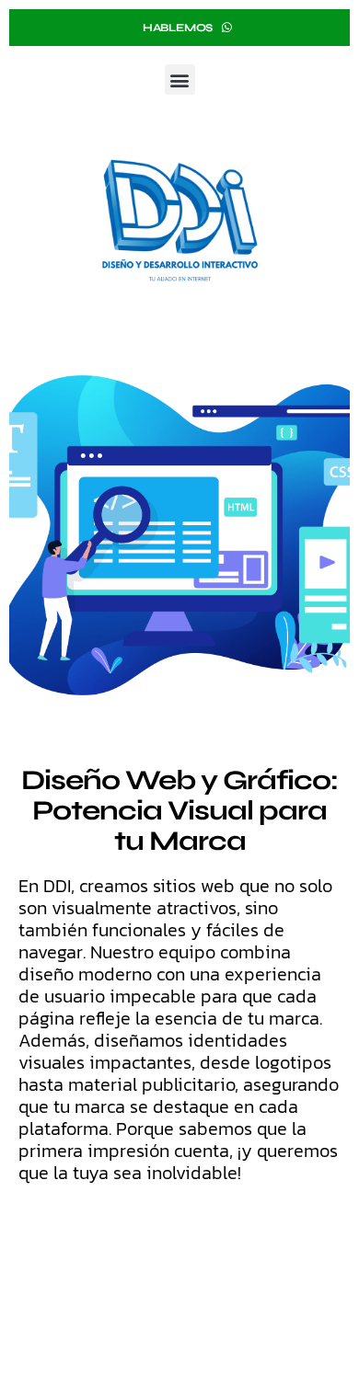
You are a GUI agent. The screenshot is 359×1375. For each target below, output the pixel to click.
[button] (180, 79)
